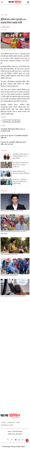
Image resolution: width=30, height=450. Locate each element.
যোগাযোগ (3, 422)
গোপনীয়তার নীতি (11, 422)
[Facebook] (8, 439)
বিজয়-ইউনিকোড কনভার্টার (7, 425)
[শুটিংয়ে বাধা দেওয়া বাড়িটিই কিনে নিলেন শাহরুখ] (15, 204)
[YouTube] (15, 439)
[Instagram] (22, 439)
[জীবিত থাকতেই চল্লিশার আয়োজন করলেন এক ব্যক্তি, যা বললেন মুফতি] (15, 225)
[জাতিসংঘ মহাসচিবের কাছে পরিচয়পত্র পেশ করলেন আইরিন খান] (15, 174)
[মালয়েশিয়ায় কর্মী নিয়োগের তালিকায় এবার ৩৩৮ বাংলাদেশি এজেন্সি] (15, 131)
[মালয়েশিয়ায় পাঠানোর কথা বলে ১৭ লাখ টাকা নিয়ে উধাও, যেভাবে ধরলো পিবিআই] (15, 157)
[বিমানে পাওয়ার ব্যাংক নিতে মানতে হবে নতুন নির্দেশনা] (15, 288)
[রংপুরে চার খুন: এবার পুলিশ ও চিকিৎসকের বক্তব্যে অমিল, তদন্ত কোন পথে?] (15, 144)
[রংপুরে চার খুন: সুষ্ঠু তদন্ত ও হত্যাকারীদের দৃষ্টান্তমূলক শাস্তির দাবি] (15, 138)
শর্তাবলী (18, 422)
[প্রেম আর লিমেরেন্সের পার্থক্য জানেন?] (15, 247)
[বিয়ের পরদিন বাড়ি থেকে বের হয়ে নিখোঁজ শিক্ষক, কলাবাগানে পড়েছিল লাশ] (15, 165)
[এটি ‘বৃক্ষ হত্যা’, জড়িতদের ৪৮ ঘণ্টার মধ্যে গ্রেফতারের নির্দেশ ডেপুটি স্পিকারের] (15, 182)
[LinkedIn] (19, 439)
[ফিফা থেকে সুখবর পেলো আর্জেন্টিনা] (15, 268)
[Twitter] (12, 439)
